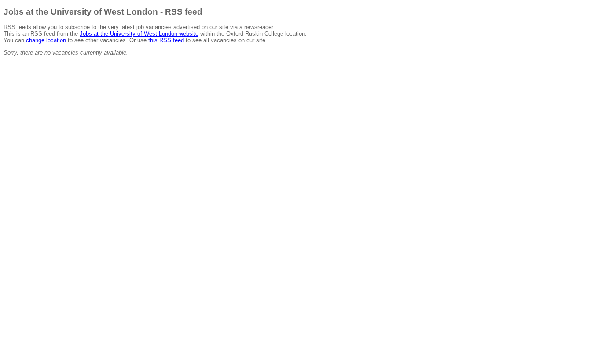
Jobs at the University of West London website (139, 33)
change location (46, 40)
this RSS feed (166, 40)
